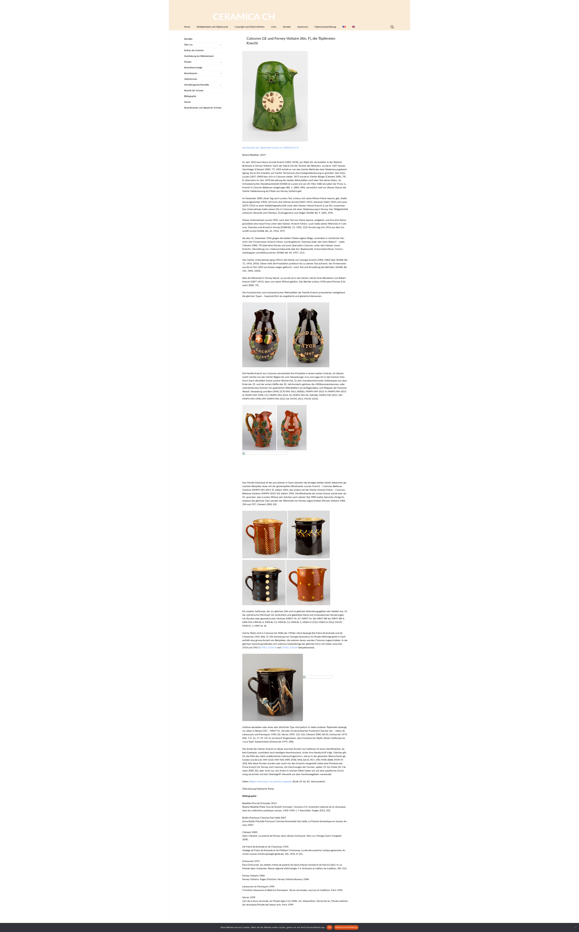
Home (187, 27)
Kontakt (287, 27)
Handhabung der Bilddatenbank (199, 56)
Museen (187, 62)
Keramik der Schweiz (193, 91)
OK (329, 927)
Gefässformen (190, 79)
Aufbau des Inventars (194, 50)
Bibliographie (190, 96)
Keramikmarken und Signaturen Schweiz (202, 108)
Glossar (187, 102)
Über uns (188, 45)
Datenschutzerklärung (325, 27)
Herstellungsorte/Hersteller (196, 85)
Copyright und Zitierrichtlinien (249, 27)
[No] (575, 927)
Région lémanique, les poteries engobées (271, 781)
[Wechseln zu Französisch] (344, 27)
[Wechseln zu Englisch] (353, 27)
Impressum (302, 27)
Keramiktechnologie (193, 68)
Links (273, 27)
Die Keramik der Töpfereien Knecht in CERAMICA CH (270, 148)
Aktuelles (188, 39)
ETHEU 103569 (289, 647)
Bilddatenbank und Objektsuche (212, 27)
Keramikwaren (190, 73)
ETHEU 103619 (268, 647)
